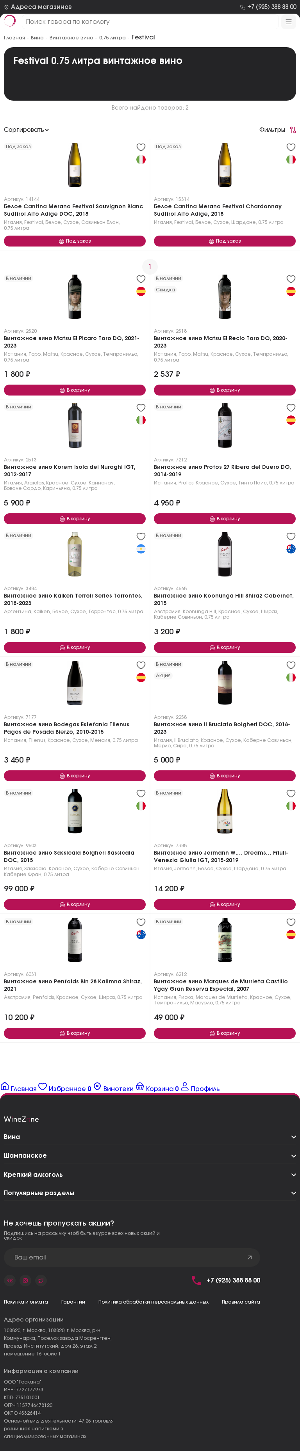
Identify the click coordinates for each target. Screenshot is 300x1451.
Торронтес (102, 611)
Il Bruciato (186, 740)
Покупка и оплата (26, 1302)
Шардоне (243, 222)
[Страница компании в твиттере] (41, 1280)
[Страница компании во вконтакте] (10, 1280)
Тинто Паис (252, 483)
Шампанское (25, 1156)
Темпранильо (120, 354)
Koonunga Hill (199, 611)
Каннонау (101, 483)
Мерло (162, 745)
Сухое (71, 222)
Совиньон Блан (100, 222)
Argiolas (34, 483)
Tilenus (37, 740)
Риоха (186, 997)
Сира (180, 745)
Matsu (50, 354)
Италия (13, 222)
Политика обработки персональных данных (153, 1302)
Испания (15, 354)
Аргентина (17, 611)
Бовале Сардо (22, 488)
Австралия (167, 611)
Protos (186, 483)
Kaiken (42, 611)
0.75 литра (16, 228)
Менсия (100, 740)
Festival (33, 222)
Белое (53, 222)
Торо (35, 354)
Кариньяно (56, 488)
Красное (72, 354)
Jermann (185, 868)
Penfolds (43, 997)
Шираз (269, 611)
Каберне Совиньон (178, 617)
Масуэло (201, 1002)
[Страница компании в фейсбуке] (25, 1280)
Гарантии (73, 1302)
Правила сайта (241, 1302)
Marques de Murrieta (222, 997)
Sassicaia (35, 868)
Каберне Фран (22, 874)
